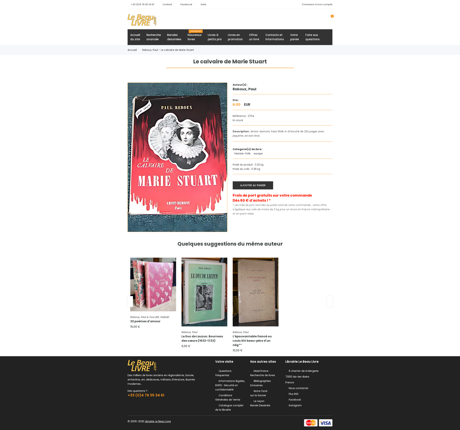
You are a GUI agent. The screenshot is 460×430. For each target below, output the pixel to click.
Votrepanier (294, 37)
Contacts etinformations (274, 37)
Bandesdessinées (174, 37)
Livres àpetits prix (215, 37)
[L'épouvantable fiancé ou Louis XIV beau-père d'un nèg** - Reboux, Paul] (256, 292)
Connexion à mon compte (317, 4)
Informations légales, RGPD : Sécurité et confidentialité (230, 385)
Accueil (132, 50)
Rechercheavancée (153, 37)
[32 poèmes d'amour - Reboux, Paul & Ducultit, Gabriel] (153, 284)
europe (258, 153)
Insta (203, 4)
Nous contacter (297, 388)
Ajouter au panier (253, 185)
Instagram (294, 405)
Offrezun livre (254, 37)
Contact (167, 4)
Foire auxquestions (312, 37)
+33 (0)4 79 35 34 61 (142, 4)
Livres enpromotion (235, 37)
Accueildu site (135, 37)
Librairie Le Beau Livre (158, 421)
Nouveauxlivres (194, 35)
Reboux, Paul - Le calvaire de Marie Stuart (168, 50)
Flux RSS (292, 394)
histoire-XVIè (242, 153)
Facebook (186, 4)
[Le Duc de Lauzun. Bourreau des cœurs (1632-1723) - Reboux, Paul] (204, 292)
